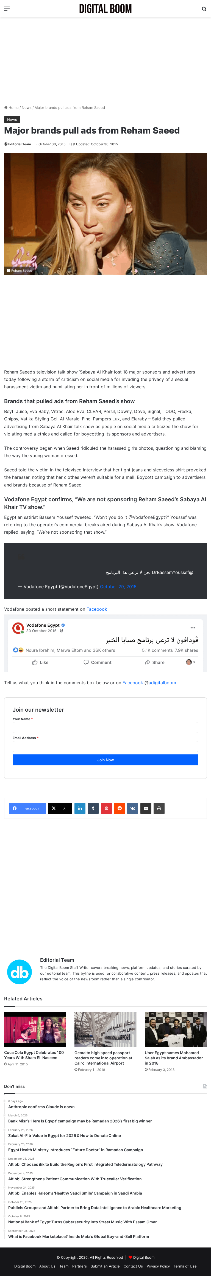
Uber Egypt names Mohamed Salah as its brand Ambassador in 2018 (174, 1057)
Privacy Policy (158, 1266)
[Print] (159, 808)
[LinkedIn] (79, 808)
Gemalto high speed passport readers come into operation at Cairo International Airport (103, 1057)
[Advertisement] (105, 60)
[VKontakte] (132, 808)
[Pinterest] (106, 808)
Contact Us (133, 1266)
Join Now (105, 759)
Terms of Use (185, 1266)
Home (13, 107)
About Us (47, 1266)
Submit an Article (105, 1266)
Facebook (97, 609)
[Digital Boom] (105, 8)
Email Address (26, 738)
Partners (79, 1266)
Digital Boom (143, 1257)
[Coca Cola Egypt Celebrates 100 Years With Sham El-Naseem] (35, 1029)
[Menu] (7, 10)
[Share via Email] (145, 808)
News (27, 107)
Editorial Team (19, 144)
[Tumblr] (93, 808)
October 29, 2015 (118, 586)
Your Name (23, 719)
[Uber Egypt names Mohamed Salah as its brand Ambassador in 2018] (176, 1029)
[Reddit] (119, 808)
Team (63, 1266)
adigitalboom (162, 682)
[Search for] (204, 10)
